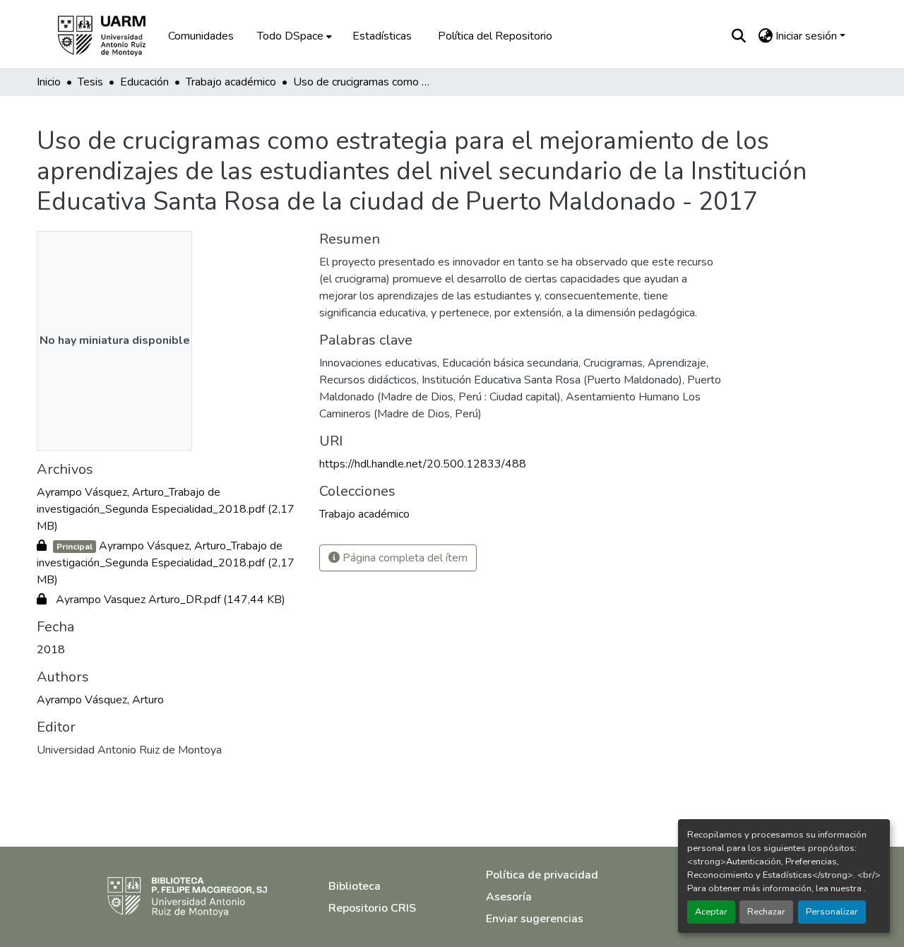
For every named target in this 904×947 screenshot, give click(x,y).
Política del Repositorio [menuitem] (495, 36)
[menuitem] (293, 36)
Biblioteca (354, 886)
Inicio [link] (49, 82)
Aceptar (711, 911)
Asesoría (509, 897)
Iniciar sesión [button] (807, 36)
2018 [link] (51, 649)
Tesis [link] (90, 82)
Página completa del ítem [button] (404, 558)
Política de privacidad (542, 875)
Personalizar (832, 911)
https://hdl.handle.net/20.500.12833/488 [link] (422, 464)
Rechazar (766, 911)
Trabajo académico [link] (231, 82)
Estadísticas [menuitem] (382, 36)
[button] (111, 36)
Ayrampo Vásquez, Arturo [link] (100, 700)
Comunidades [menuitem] (201, 36)
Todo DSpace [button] (290, 36)
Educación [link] (144, 82)
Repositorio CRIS (372, 908)
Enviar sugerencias (534, 919)
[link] (169, 509)
